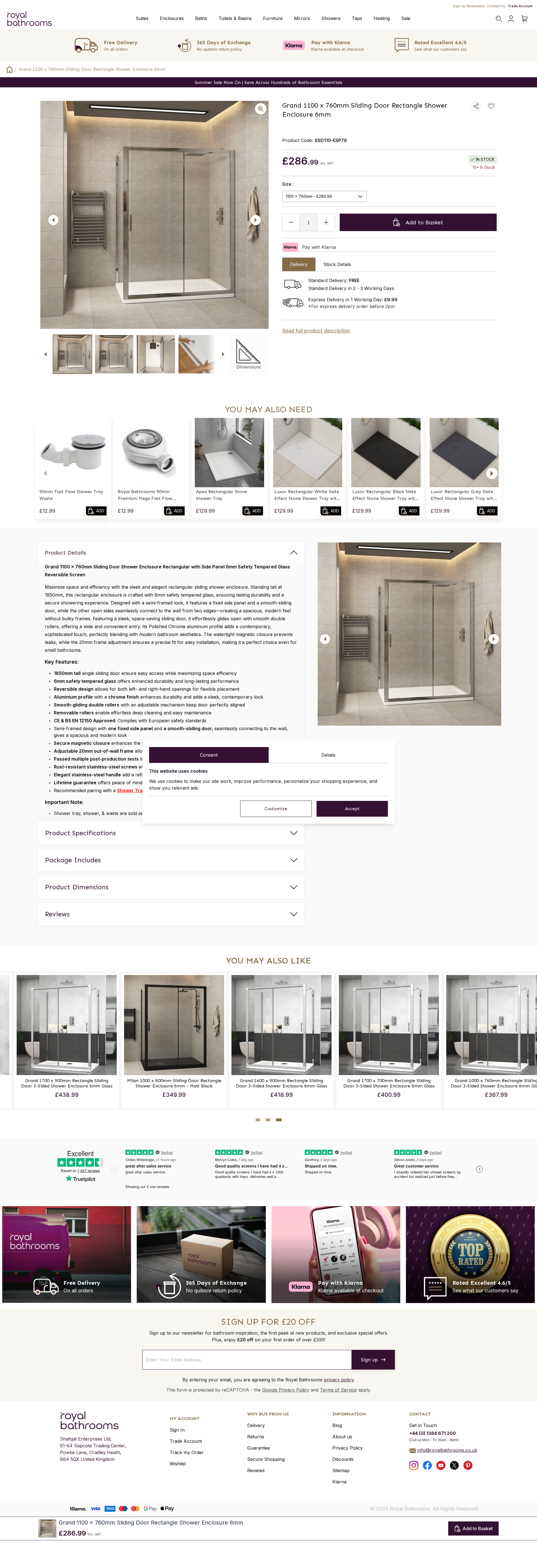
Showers (331, 18)
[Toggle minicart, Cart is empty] (524, 18)
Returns (255, 1436)
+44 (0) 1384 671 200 (432, 1433)
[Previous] (53, 220)
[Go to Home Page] (9, 69)
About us (342, 1436)
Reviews (256, 1470)
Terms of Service (338, 1390)
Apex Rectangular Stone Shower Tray (221, 495)
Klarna (339, 1482)
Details (328, 755)
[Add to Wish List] (491, 106)
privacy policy (338, 1380)
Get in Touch (423, 1425)
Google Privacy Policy (285, 1390)
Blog (337, 1425)
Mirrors (302, 18)
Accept (352, 808)
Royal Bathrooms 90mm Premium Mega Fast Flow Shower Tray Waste (145, 495)
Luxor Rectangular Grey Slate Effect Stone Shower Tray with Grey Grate (463, 495)
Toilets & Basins (235, 18)
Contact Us (496, 6)
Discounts (342, 1459)
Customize (275, 808)
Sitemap (341, 1470)
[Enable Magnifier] (260, 108)
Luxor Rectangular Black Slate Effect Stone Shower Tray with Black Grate (384, 495)
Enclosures (172, 18)
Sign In (177, 1430)
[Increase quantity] (326, 222)
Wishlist (178, 1463)
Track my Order (187, 1452)
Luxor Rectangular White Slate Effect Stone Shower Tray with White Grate (306, 495)
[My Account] (511, 18)
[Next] (256, 220)
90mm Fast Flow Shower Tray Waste (71, 495)
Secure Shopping (266, 1459)
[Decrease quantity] (291, 222)
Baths (201, 18)
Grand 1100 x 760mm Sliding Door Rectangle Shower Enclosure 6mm (92, 69)
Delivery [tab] (299, 264)
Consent (209, 755)
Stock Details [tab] (337, 264)
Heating (382, 18)
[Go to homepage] (93, 1420)
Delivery (256, 1425)
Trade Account (520, 6)
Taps (357, 18)
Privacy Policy (347, 1448)
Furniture (273, 18)
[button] (45, 473)
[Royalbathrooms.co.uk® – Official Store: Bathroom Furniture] (29, 18)
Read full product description (316, 331)
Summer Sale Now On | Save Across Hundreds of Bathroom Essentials (268, 82)
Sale (405, 18)
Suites (142, 18)
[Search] (498, 18)
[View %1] (72, 354)
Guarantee (258, 1448)
